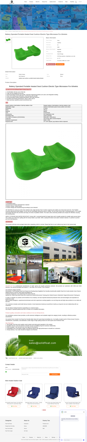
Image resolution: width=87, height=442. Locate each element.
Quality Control (53, 1)
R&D (43, 428)
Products (31, 1)
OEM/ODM (45, 426)
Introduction (26, 423)
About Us (37, 1)
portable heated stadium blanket (25, 358)
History (25, 426)
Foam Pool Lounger (8, 430)
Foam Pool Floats (8, 423)
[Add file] (62, 440)
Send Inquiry (55, 374)
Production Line (45, 423)
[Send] (84, 440)
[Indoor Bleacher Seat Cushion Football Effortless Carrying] (33, 392)
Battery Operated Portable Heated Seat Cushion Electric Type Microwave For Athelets (37, 31)
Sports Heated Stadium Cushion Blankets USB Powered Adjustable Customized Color (72, 403)
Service (25, 428)
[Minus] (84, 412)
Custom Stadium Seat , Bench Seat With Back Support (14, 403)
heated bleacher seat (13, 358)
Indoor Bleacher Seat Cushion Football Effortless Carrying (33, 403)
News (66, 1)
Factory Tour (44, 1)
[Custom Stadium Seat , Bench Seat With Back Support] (14, 392)
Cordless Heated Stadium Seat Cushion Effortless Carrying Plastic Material (53, 403)
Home (25, 1)
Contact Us (60, 1)
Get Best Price (52, 64)
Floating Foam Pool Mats (10, 426)
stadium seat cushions (38, 358)
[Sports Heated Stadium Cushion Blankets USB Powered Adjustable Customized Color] (72, 392)
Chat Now (72, 1)
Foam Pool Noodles (9, 428)
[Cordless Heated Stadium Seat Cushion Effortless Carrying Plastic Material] (53, 392)
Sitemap (53, 437)
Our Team (26, 430)
